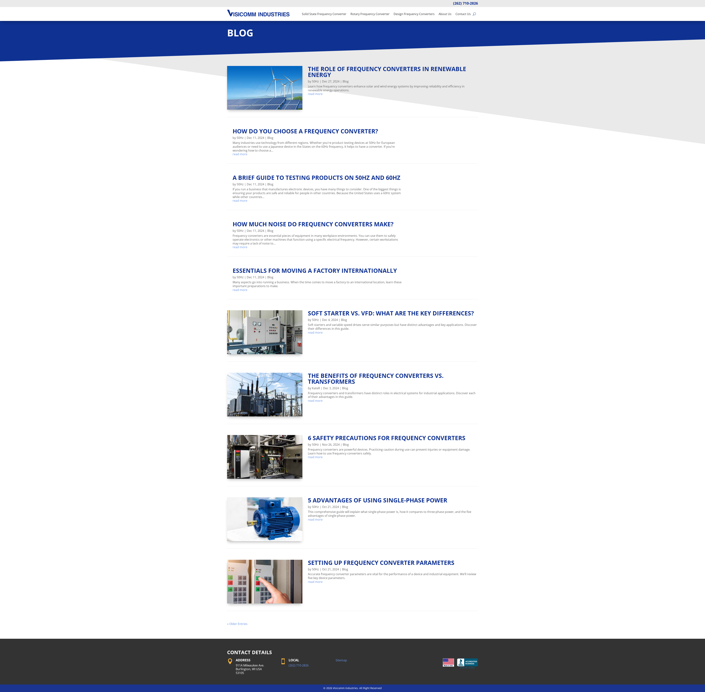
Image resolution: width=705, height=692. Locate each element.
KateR (316, 388)
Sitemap (341, 660)
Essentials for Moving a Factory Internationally (315, 270)
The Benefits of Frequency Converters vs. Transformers (376, 378)
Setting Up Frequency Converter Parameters (381, 563)
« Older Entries (237, 624)
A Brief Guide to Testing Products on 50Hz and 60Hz (316, 177)
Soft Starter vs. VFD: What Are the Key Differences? (391, 313)
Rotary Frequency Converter (370, 14)
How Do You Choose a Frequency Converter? (305, 131)
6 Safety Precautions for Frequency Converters (386, 438)
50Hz (315, 81)
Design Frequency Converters (414, 14)
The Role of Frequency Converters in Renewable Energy (387, 72)
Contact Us (463, 14)
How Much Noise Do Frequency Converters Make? (313, 224)
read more (315, 94)
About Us (445, 14)
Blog (346, 81)
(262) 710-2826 (465, 3)
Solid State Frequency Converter (324, 14)
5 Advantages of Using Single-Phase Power (377, 500)
